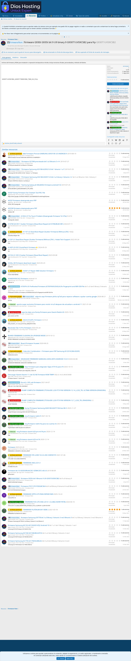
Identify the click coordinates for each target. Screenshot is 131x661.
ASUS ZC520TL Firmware (32, 320)
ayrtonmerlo (13, 298)
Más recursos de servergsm (117, 88)
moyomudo (13, 472)
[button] (10, 16)
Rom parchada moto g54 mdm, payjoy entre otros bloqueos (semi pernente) (119, 103)
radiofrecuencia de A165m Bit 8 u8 (118, 114)
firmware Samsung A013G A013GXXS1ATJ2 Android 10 (28, 525)
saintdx (12, 345)
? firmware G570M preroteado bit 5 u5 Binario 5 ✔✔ (40, 161)
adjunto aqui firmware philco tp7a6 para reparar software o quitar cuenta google (66, 296)
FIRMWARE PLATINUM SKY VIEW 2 (36, 510)
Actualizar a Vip (58, 16)
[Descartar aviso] (128, 26)
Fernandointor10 (14, 449)
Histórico (15, 57)
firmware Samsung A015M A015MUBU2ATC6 (25, 533)
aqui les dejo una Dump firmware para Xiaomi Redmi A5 (43, 312)
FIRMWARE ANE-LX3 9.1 (32, 463)
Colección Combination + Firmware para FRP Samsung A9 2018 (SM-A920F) (51, 351)
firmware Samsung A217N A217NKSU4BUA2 (25, 541)
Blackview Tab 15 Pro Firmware (19, 328)
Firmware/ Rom (29, 155)
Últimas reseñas (7, 19)
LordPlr (12, 376)
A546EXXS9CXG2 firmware (18, 278)
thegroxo (12, 353)
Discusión (23, 57)
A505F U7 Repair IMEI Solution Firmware (38, 271)
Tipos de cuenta (84, 16)
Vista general (6, 57)
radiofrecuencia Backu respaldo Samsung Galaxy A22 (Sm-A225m (119, 92)
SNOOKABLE (13, 218)
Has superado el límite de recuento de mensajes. (93, 52)
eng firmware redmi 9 (33, 416)
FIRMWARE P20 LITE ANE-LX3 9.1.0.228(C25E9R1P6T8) (45, 502)
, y (13, 143)
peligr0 (12, 361)
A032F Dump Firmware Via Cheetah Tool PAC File (26, 193)
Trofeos (43, 16)
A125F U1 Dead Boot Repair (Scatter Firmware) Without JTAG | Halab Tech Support (39, 239)
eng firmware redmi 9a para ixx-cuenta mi (41, 424)
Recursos (32, 16)
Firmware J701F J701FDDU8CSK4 (33, 486)
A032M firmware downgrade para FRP (22, 208)
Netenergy (13, 155)
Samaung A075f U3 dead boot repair (118, 128)
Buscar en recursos (21, 19)
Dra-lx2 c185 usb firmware (31, 382)
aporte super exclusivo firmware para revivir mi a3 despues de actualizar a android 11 (49, 304)
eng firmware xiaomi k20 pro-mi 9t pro (31, 431)
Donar (71, 16)
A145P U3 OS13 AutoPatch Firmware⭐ (23, 247)
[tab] (62, 37)
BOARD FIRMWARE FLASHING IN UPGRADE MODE (27, 335)
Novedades (18, 16)
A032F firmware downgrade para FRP (22, 200)
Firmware (11, 447)
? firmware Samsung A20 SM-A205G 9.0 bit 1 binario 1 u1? (43, 169)
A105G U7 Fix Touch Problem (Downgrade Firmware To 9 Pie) (44, 216)
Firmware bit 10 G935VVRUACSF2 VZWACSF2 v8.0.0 (27, 470)
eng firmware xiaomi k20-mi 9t (28, 439)
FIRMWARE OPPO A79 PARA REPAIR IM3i (38, 494)
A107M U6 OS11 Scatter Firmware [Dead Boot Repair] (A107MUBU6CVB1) (36, 224)
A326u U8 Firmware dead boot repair (22, 263)
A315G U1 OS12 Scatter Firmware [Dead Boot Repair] (28, 255)
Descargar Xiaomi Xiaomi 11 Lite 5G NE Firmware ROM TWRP (31, 374)
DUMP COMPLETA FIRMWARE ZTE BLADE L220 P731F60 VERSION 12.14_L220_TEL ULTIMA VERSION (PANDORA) (64, 390)
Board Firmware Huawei (30, 343)
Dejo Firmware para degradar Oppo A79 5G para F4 (44, 367)
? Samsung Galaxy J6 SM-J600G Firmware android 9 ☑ (41, 185)
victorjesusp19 (14, 394)
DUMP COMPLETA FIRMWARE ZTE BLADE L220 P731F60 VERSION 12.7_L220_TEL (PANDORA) (56, 400)
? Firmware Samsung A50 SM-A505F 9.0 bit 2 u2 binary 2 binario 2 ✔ (46, 177)
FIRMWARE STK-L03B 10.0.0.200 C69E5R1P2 (39, 455)
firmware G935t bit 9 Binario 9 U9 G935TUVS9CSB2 (40, 478)
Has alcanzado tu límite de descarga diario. (59, 52)
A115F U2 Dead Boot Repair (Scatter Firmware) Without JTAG (46, 232)
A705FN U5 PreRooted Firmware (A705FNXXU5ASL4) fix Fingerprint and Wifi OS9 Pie (52, 286)
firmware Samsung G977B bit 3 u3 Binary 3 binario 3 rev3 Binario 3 (46, 517)
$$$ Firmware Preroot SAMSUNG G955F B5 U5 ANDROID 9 (45, 153)
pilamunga (13, 194)
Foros (6, 16)
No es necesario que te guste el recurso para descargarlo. (22, 52)
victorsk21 (12, 496)
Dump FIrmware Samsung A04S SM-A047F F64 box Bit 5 (46, 408)
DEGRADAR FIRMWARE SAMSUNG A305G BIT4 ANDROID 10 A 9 (44, 359)
